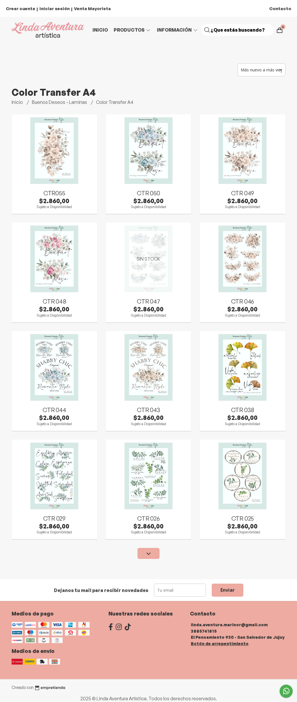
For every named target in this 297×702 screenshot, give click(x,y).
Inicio (100, 30)
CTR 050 (148, 193)
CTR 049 (242, 193)
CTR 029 (54, 518)
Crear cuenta (20, 8)
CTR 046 (242, 301)
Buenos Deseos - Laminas (60, 102)
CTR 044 (54, 410)
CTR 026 (148, 518)
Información (175, 30)
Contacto (280, 8)
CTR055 (54, 193)
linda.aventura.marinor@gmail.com (229, 624)
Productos (129, 30)
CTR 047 (148, 301)
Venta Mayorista (92, 8)
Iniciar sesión (54, 8)
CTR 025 (242, 518)
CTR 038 (242, 410)
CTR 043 (148, 410)
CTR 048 (54, 301)
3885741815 (204, 631)
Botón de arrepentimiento (220, 643)
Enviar (227, 590)
